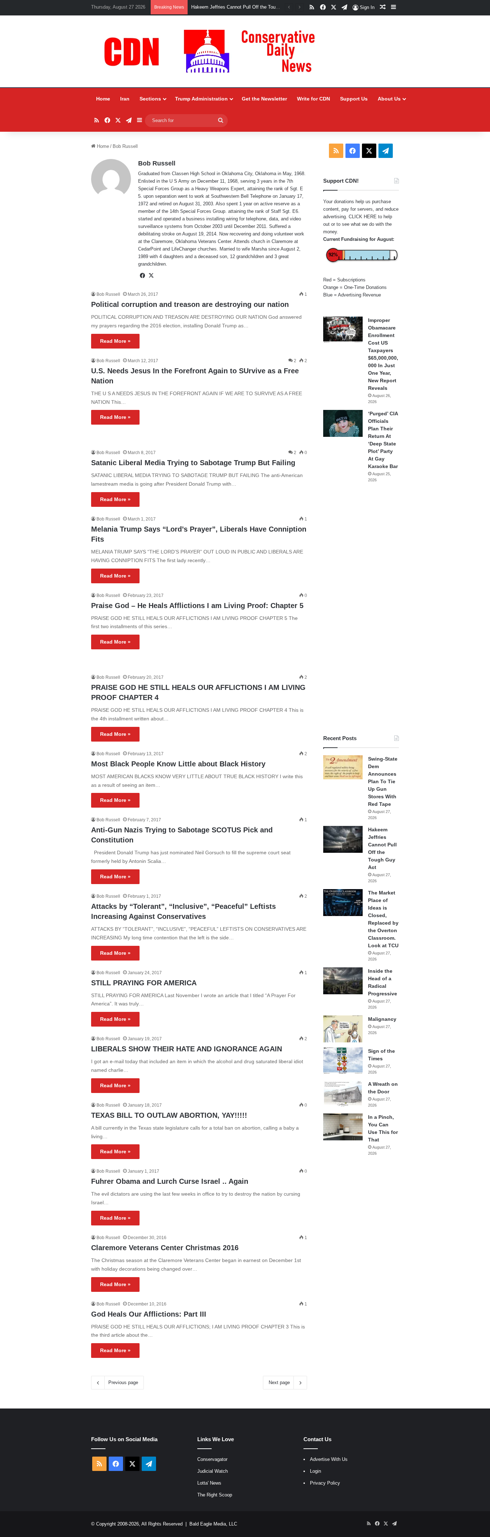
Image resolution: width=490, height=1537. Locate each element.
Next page (279, 1382)
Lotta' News (209, 1483)
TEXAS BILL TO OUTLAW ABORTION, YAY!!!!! (169, 1115)
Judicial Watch (212, 1471)
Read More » (115, 341)
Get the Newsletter (264, 99)
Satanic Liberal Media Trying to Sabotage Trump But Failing (193, 463)
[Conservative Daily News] (213, 51)
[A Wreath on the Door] (343, 1093)
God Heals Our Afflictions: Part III (148, 1314)
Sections (150, 99)
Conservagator (212, 1459)
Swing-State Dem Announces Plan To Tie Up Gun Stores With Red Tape (382, 781)
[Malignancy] (343, 1028)
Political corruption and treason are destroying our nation (190, 304)
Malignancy (382, 1019)
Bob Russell (156, 163)
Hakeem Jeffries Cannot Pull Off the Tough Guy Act (245, 7)
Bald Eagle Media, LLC (213, 1524)
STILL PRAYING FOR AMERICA (144, 983)
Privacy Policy (325, 1483)
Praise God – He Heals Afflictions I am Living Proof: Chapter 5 (197, 605)
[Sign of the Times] (343, 1060)
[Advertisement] (361, 608)
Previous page (123, 1382)
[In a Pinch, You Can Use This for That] (343, 1126)
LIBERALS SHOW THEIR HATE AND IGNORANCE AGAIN (186, 1049)
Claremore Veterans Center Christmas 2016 (165, 1248)
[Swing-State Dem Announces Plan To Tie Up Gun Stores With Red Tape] (343, 767)
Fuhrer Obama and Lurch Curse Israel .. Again (169, 1181)
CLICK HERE (363, 216)
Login (315, 1471)
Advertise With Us (329, 1459)
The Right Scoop (214, 1495)
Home (103, 99)
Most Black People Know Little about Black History (178, 764)
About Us (389, 99)
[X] (151, 275)
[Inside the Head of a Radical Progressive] (343, 980)
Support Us (354, 99)
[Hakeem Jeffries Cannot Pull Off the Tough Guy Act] (343, 839)
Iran (124, 99)
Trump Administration (201, 99)
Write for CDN (313, 99)
